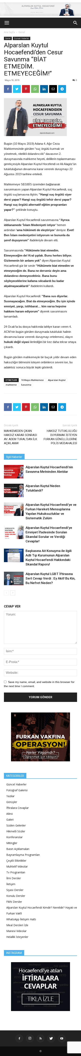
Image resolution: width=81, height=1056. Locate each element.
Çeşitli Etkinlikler (16, 860)
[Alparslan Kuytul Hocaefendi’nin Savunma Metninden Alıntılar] (14, 471)
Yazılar (10, 796)
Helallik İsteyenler (17, 937)
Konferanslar (14, 837)
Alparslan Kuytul (56, 380)
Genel (21, 32)
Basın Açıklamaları (17, 849)
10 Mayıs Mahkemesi (32, 380)
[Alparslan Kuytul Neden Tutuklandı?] (14, 490)
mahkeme (11, 384)
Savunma (26, 384)
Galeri (10, 819)
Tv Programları (15, 872)
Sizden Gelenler (16, 825)
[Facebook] (19, 1038)
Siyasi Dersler (14, 890)
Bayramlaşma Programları (23, 855)
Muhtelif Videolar (17, 866)
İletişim (10, 884)
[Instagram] (30, 1038)
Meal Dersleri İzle (17, 925)
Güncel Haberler (21, 38)
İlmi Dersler (13, 878)
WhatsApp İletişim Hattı (21, 919)
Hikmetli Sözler (15, 831)
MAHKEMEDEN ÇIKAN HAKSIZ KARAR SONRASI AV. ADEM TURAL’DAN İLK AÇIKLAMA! (20, 437)
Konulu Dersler (15, 896)
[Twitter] (51, 1038)
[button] (75, 23)
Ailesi (9, 814)
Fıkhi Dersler (14, 901)
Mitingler (11, 843)
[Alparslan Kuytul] (40, 9)
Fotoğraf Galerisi (17, 790)
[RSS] (40, 1038)
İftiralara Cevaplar (17, 808)
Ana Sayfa (9, 32)
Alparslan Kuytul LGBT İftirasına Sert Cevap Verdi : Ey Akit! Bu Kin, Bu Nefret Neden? (50, 578)
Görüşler (11, 802)
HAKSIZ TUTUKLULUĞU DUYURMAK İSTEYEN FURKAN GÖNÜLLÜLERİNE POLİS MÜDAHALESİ (60, 437)
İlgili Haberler (14, 456)
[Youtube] (62, 1038)
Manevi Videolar (16, 931)
